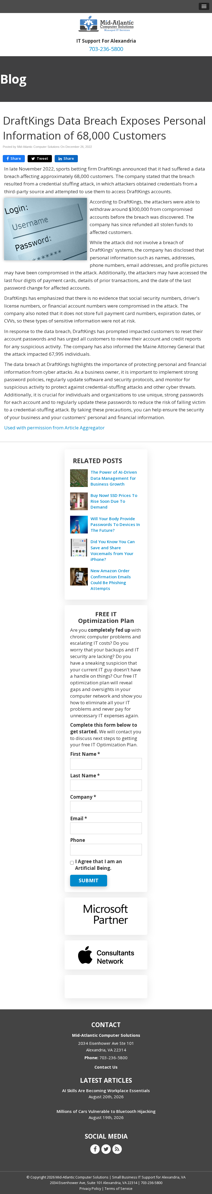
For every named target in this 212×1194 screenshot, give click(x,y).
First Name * (85, 754)
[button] (204, 6)
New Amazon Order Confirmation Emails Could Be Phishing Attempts (111, 579)
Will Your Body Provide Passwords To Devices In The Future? (115, 524)
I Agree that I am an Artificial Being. (98, 864)
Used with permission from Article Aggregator (54, 427)
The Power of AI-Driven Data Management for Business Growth (114, 477)
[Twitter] (106, 1149)
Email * (78, 818)
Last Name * (85, 775)
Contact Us (106, 1067)
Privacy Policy (90, 1188)
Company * (83, 797)
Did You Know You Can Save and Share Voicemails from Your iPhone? (113, 550)
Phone (77, 840)
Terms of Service (118, 1188)
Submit (89, 880)
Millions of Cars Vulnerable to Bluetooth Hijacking (106, 1111)
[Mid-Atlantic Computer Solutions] (106, 23)
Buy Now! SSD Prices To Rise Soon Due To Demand (114, 501)
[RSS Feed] (117, 1149)
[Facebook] (94, 1149)
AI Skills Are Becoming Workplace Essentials (106, 1090)
